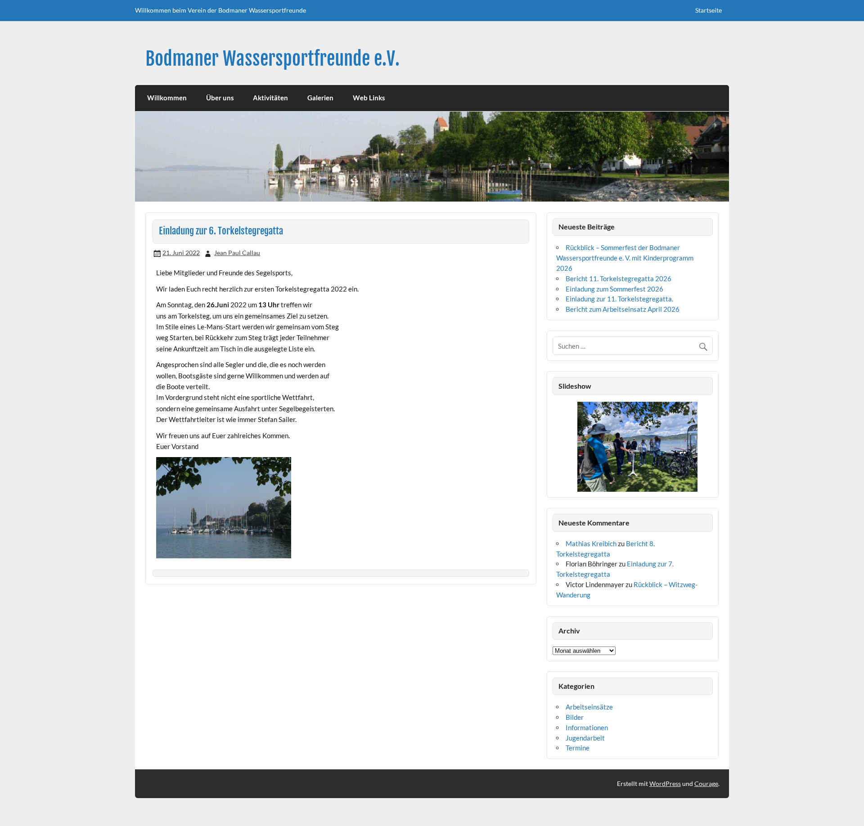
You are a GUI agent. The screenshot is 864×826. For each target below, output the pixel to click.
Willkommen (167, 98)
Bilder (575, 717)
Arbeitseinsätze (589, 707)
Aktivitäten (270, 98)
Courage (706, 783)
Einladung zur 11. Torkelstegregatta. (619, 299)
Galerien (320, 98)
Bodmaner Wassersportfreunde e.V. (272, 58)
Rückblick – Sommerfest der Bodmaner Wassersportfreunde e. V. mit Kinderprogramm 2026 (624, 257)
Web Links (369, 98)
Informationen (587, 727)
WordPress (665, 783)
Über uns (220, 98)
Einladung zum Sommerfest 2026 (614, 289)
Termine (578, 748)
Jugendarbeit (585, 738)
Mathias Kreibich (591, 543)
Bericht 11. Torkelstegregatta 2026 (618, 278)
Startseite (708, 10)
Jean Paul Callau (237, 252)
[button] (559, 447)
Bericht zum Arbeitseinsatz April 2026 (623, 309)
